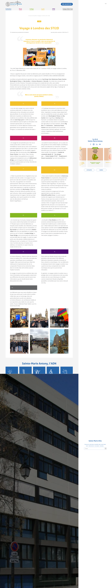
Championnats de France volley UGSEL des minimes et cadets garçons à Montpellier (78, 164)
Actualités (35, 15)
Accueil (30, 15)
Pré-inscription (66, 4)
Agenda (101, 170)
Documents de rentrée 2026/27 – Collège (95, 163)
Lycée (39, 21)
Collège (78, 147)
